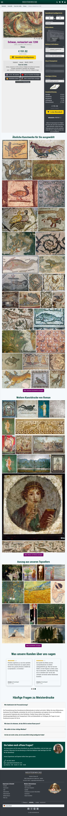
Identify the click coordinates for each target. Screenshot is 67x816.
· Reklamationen (6, 795)
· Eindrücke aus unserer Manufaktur (32, 792)
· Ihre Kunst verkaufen (29, 788)
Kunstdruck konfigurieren (24, 57)
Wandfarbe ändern (13, 78)
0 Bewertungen (26, 82)
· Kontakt (5, 786)
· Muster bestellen (28, 795)
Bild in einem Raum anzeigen (31, 78)
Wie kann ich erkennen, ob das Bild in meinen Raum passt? (22, 724)
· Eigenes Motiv (27, 786)
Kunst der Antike (17, 6)
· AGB (4, 790)
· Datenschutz (6, 792)
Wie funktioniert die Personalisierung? (16, 705)
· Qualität (26, 790)
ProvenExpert (16, 682)
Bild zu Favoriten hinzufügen (32, 75)
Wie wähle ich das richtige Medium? (15, 729)
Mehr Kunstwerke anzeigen (33, 645)
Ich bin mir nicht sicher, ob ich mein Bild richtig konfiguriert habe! (24, 735)
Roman (24, 6)
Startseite (4, 6)
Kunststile (10, 6)
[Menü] (2, 2)
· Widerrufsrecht (6, 793)
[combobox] (54, 23)
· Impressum (5, 788)
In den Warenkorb (55, 112)
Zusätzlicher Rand (49, 21)
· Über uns (5, 797)
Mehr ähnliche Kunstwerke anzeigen (33, 390)
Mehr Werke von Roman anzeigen (33, 555)
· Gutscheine (27, 793)
